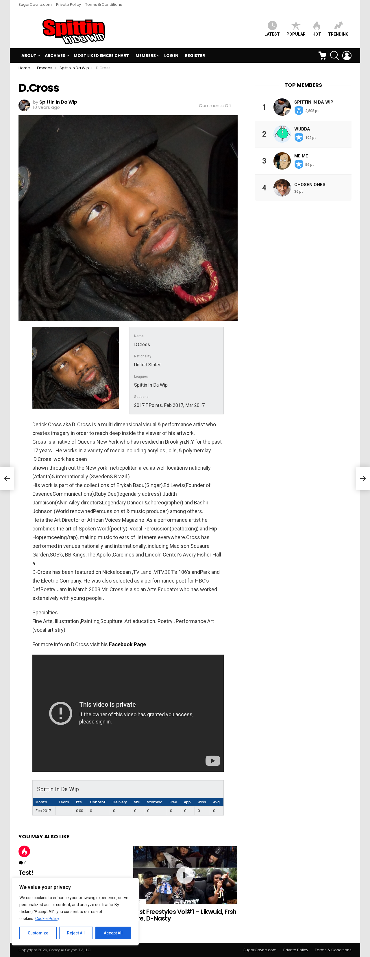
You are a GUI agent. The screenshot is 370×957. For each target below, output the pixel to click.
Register (195, 55)
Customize (38, 933)
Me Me (301, 155)
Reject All (76, 933)
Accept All (113, 933)
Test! (25, 872)
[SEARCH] (334, 55)
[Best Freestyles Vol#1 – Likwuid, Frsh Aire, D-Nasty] (185, 875)
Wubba (302, 128)
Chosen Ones (309, 184)
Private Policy (68, 4)
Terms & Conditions (103, 4)
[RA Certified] (7, 478)
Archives (55, 55)
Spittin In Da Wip (313, 101)
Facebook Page (127, 644)
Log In (171, 55)
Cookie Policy (47, 918)
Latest (272, 34)
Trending (338, 34)
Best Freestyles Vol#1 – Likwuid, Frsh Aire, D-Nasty (184, 915)
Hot (24, 851)
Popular (296, 34)
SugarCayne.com (35, 4)
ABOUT (28, 55)
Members (146, 55)
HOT (316, 34)
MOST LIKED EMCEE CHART (101, 55)
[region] (75, 911)
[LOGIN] (347, 55)
